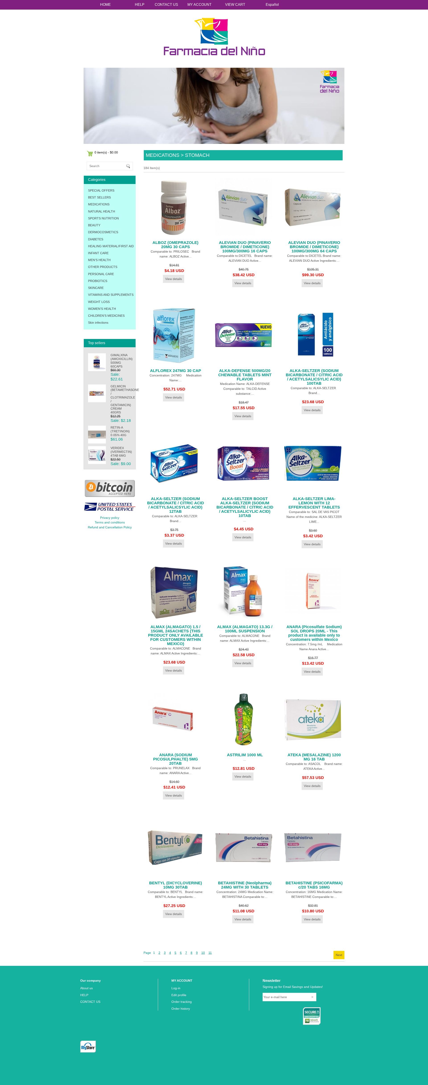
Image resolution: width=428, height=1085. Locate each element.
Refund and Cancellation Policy (110, 527)
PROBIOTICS (97, 281)
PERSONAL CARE (101, 274)
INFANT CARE (98, 253)
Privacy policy (109, 517)
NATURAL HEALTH (101, 211)
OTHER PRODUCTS (102, 267)
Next (339, 955)
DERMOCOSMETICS (103, 232)
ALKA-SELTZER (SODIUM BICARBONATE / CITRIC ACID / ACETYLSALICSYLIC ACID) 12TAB (175, 505)
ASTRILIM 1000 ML (245, 755)
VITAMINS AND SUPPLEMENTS (111, 294)
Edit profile (178, 995)
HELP (139, 4)
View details (173, 279)
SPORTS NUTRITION (103, 218)
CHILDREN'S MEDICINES (106, 315)
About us (86, 988)
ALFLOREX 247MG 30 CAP (175, 370)
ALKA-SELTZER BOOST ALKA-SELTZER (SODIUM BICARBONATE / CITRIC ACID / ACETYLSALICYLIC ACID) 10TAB (244, 507)
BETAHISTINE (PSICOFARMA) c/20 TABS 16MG (314, 885)
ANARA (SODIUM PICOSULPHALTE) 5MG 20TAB (175, 759)
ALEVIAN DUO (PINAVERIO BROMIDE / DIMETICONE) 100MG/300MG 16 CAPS (245, 246)
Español (272, 4)
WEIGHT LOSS (99, 302)
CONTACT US (166, 4)
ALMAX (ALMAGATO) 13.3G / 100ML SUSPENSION (244, 629)
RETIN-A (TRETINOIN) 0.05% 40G (120, 431)
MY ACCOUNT (199, 4)
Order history (180, 1008)
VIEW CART (235, 4)
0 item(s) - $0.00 (106, 152)
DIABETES (95, 239)
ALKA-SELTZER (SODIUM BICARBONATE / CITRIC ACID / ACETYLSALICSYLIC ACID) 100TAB (314, 377)
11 (210, 952)
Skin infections (98, 322)
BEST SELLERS (99, 197)
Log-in (175, 988)
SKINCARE (96, 288)
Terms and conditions (110, 522)
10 (203, 952)
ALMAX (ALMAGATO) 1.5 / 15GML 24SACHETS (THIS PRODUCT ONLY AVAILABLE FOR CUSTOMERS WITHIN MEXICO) (175, 635)
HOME (105, 4)
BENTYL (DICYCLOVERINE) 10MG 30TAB (175, 885)
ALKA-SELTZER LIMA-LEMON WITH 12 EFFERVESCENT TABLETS (314, 503)
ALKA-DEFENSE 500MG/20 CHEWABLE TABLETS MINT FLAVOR (245, 374)
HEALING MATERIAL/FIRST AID (111, 246)
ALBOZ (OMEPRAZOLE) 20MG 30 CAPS (175, 244)
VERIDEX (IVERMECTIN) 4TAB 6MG (121, 451)
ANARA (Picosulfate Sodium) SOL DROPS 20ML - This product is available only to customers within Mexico (314, 633)
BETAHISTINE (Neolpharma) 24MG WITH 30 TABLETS (245, 885)
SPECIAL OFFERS (101, 190)
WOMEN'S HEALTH (102, 309)
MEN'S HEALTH (99, 260)
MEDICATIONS (98, 204)
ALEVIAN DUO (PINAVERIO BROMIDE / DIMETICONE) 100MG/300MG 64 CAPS (314, 246)
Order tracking (181, 1001)
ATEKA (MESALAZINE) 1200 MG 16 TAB (314, 757)
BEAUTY (94, 225)
